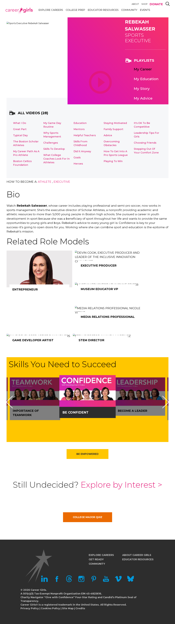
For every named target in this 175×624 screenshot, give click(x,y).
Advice (108, 135)
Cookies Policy (50, 608)
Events (145, 9)
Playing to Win (113, 161)
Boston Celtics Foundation (22, 163)
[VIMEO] (118, 581)
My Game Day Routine (52, 125)
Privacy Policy (30, 608)
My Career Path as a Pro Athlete (26, 153)
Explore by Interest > (121, 485)
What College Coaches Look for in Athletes (56, 159)
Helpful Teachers (85, 135)
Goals (77, 157)
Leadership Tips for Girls (146, 134)
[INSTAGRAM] (81, 581)
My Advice (143, 98)
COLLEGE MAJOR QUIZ (87, 517)
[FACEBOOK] (56, 581)
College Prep (75, 9)
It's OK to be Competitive (142, 125)
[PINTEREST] (93, 581)
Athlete (44, 181)
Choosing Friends (145, 142)
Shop (145, 4)
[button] (9, 402)
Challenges (50, 142)
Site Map (67, 608)
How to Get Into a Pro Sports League (116, 153)
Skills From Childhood (80, 143)
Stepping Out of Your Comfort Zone (146, 150)
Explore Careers (51, 9)
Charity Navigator (32, 597)
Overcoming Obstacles (112, 143)
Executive (62, 181)
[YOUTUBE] (106, 581)
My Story (142, 88)
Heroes (78, 163)
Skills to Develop (54, 148)
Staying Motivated (115, 123)
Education (80, 123)
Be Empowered (87, 454)
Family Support (113, 129)
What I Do (19, 123)
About (135, 4)
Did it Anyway (82, 151)
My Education (146, 79)
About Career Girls (136, 555)
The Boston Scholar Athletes (26, 143)
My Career (143, 69)
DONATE (156, 4)
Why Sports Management (52, 134)
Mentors (79, 129)
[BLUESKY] (130, 581)
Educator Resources (103, 9)
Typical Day (20, 135)
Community (129, 9)
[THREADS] (69, 581)
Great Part (20, 129)
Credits (80, 608)
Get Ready (96, 559)
